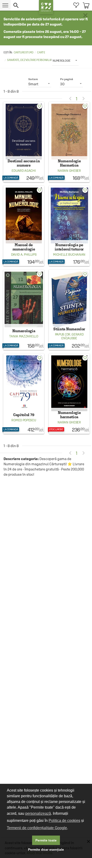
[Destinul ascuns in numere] (23, 142)
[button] (25, 5)
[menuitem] (76, 5)
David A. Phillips (24, 254)
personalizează (38, 813)
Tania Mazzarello (23, 336)
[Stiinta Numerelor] (69, 310)
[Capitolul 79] (23, 393)
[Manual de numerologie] (23, 226)
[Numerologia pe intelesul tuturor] (69, 226)
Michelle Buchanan (69, 254)
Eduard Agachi (24, 170)
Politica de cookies (64, 821)
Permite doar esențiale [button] (46, 849)
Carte (41, 52)
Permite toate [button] (46, 840)
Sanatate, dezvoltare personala (29, 60)
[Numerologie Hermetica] (69, 142)
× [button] (85, 15)
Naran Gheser (69, 170)
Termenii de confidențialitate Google (37, 828)
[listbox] (65, 60)
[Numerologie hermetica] (69, 393)
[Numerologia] (23, 310)
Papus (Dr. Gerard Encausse (69, 336)
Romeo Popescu (23, 420)
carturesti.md (23, 52)
